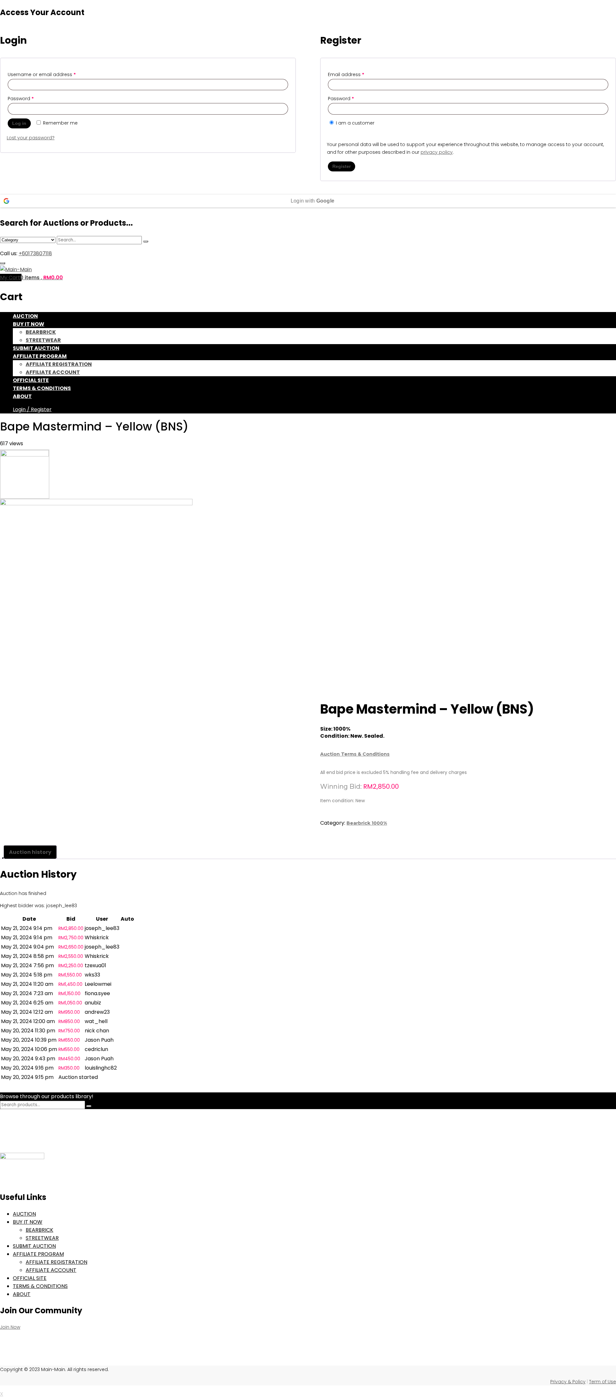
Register (341, 166)
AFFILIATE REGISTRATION (59, 364)
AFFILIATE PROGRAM (40, 356)
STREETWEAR (43, 340)
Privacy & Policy (568, 1381)
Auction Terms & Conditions (354, 754)
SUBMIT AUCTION (36, 348)
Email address (346, 74)
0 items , (41, 277)
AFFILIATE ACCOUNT (53, 372)
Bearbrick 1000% (366, 823)
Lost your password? (31, 138)
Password (21, 98)
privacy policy (437, 152)
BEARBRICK (41, 332)
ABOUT (22, 396)
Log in (19, 123)
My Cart (10, 277)
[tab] (30, 852)
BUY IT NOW (28, 324)
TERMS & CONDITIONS (42, 388)
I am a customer (354, 123)
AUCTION (25, 316)
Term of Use (602, 1381)
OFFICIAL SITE (31, 380)
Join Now (10, 1327)
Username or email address (42, 74)
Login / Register (32, 409)
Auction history (30, 852)
